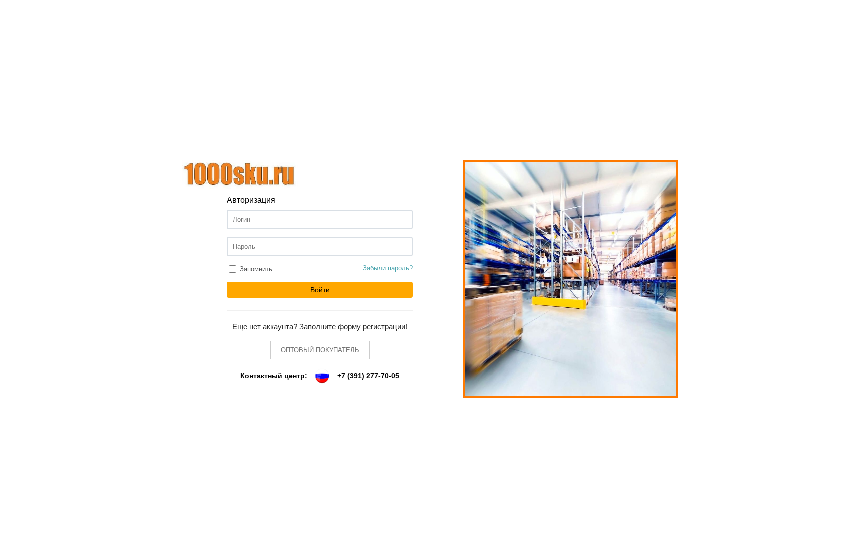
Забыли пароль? (388, 268)
